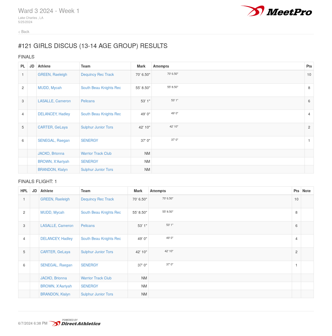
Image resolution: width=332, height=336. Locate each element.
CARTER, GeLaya (53, 127)
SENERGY (89, 140)
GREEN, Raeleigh (52, 74)
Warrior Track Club (96, 153)
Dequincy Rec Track (97, 74)
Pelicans (88, 100)
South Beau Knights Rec (101, 87)
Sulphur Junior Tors (97, 127)
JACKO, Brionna (51, 153)
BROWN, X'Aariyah (53, 161)
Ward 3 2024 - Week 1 (49, 10)
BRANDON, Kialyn (53, 169)
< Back (23, 31)
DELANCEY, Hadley (54, 113)
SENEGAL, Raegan (54, 140)
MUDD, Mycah (50, 87)
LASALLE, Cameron (54, 100)
